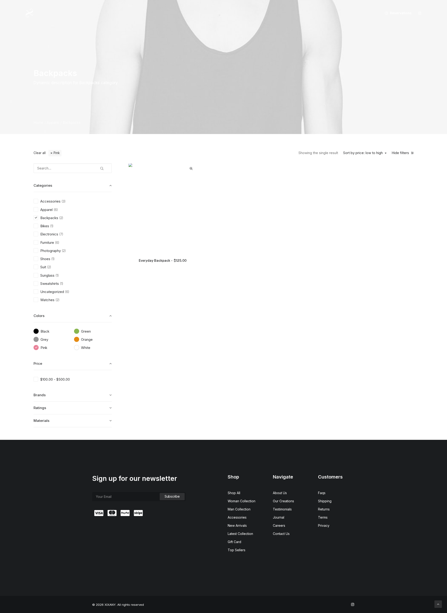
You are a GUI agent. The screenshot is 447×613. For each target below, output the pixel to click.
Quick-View (191, 168)
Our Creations (283, 501)
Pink (57, 153)
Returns (324, 509)
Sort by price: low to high (363, 153)
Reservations (401, 13)
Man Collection (239, 509)
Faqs (321, 493)
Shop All (234, 493)
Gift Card (234, 542)
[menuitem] (396, 13)
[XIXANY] (29, 13)
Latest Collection (240, 534)
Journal (278, 517)
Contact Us (281, 534)
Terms (323, 517)
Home (38, 122)
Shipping (325, 501)
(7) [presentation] (61, 234)
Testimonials (282, 509)
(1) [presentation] (51, 226)
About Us (280, 493)
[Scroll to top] (438, 604)
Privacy (323, 525)
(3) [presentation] (63, 201)
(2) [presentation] (61, 218)
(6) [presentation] (56, 210)
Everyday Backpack (162, 260)
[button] (420, 13)
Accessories (237, 517)
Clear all (40, 153)
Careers (279, 525)
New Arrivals (237, 525)
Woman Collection (241, 501)
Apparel (53, 122)
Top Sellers (236, 550)
